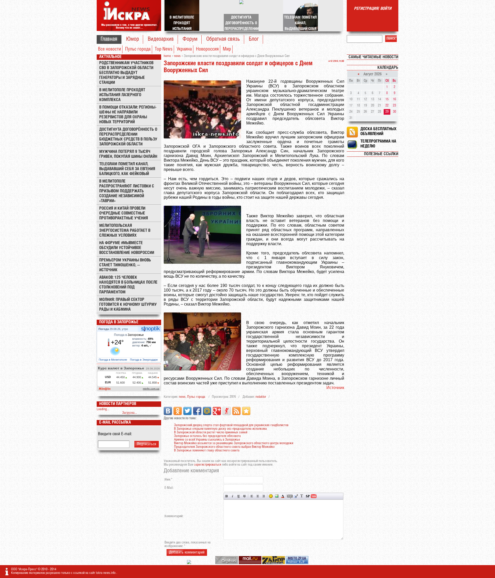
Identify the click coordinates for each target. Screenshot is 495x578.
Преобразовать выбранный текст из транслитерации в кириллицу (302, 496)
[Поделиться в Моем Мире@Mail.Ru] (207, 411)
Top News (163, 49)
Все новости (109, 49)
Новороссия (207, 49)
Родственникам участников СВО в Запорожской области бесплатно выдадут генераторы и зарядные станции (126, 73)
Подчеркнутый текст (239, 496)
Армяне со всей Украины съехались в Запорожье (207, 439)
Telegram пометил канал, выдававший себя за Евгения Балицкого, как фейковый (127, 169)
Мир (227, 49)
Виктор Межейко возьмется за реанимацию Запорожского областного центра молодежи (233, 443)
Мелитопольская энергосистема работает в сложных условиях (124, 230)
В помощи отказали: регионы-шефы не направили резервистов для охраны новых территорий (127, 114)
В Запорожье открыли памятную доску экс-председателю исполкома (220, 428)
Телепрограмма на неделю (378, 143)
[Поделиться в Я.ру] (226, 411)
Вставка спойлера (308, 496)
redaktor (260, 396)
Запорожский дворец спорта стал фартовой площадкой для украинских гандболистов (231, 425)
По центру (258, 496)
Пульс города (138, 49)
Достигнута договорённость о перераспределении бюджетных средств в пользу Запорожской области (128, 137)
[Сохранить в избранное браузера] (246, 411)
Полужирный (227, 496)
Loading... (103, 409)
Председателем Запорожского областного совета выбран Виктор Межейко (224, 446)
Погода (104, 329)
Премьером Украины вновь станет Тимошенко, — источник (125, 265)
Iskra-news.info (106, 573)
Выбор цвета (283, 496)
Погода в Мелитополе (113, 359)
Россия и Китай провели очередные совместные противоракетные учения (123, 213)
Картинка (277, 496)
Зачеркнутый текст (245, 496)
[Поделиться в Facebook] (197, 411)
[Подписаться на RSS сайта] (236, 411)
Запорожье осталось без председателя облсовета (207, 436)
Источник (335, 387)
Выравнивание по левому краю (252, 496)
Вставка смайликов (271, 496)
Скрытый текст (290, 496)
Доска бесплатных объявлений (378, 131)
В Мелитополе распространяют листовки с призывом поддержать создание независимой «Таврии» (126, 191)
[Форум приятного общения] (189, 563)
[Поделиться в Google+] (217, 411)
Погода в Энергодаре (144, 359)
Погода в (129, 335)
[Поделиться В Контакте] (168, 411)
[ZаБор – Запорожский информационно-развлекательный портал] (274, 563)
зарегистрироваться (207, 464)
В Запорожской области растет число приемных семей (210, 432)
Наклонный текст (233, 496)
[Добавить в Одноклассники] (178, 411)
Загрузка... (129, 412)
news (182, 396)
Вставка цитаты (296, 496)
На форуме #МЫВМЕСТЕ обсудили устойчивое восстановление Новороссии (126, 248)
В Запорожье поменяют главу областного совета (207, 450)
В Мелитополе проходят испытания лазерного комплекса (122, 95)
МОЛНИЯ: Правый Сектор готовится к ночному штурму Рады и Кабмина (128, 304)
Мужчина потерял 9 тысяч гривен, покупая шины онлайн (128, 154)
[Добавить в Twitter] (187, 411)
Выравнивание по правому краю (264, 496)
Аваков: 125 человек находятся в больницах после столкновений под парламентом (128, 285)
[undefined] (227, 563)
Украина (184, 49)
